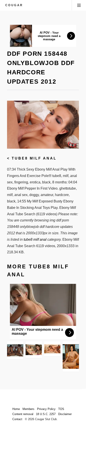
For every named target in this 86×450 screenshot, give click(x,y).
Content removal (22, 414)
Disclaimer (65, 414)
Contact (17, 419)
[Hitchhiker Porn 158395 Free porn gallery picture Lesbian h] (34, 349)
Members (28, 409)
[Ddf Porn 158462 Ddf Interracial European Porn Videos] (52, 349)
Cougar (14, 5)
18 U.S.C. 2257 (46, 414)
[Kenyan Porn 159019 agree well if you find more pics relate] (15, 350)
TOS (61, 409)
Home (16, 409)
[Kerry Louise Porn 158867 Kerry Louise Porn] (71, 356)
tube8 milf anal (34, 158)
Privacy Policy (46, 409)
